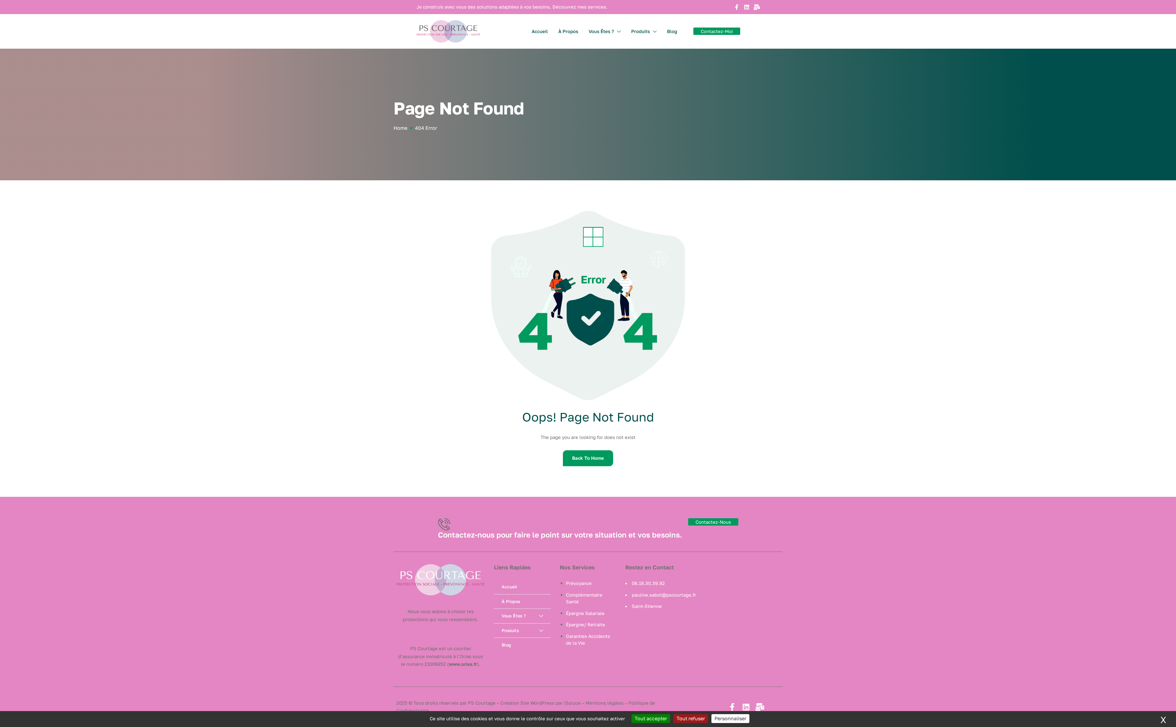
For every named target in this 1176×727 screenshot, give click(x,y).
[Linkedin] (746, 7)
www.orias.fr (463, 664)
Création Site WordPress (527, 703)
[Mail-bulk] (757, 7)
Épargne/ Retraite (585, 624)
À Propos (568, 31)
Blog (672, 31)
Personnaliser (730, 718)
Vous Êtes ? (601, 31)
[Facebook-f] (736, 7)
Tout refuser (691, 718)
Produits (640, 31)
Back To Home (588, 458)
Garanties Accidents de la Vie (588, 639)
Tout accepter (651, 718)
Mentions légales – (606, 703)
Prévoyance (579, 583)
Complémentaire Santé (584, 598)
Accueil (540, 31)
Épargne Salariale (585, 613)
